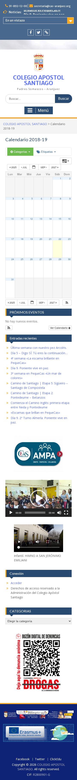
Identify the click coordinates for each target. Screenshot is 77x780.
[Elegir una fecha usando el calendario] (34, 167)
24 (12, 259)
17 (12, 239)
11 (22, 218)
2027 (54, 167)
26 (31, 259)
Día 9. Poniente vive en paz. (44, 12)
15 (60, 218)
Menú (43, 110)
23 (69, 239)
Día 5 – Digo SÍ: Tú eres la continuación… (39, 353)
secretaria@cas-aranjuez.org (52, 6)
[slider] (35, 513)
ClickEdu (55, 759)
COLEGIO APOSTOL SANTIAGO (38, 80)
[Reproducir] (11, 512)
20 (41, 239)
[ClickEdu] (46, 32)
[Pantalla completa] (66, 512)
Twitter (40, 759)
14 (50, 218)
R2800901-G (41, 775)
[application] (38, 498)
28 (50, 259)
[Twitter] (39, 32)
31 (12, 279)
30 (69, 259)
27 (41, 259)
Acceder (16, 583)
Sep (43, 167)
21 (50, 239)
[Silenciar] (59, 512)
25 (22, 259)
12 (31, 218)
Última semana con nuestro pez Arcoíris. (39, 348)
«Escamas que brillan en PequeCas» (35, 413)
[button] (67, 302)
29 (60, 259)
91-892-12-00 (18, 6)
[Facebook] (31, 32)
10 (12, 218)
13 (41, 218)
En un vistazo (15, 20)
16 (69, 218)
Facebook (23, 759)
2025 (14, 167)
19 (31, 239)
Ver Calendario (59, 327)
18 (22, 239)
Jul (25, 167)
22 (60, 239)
